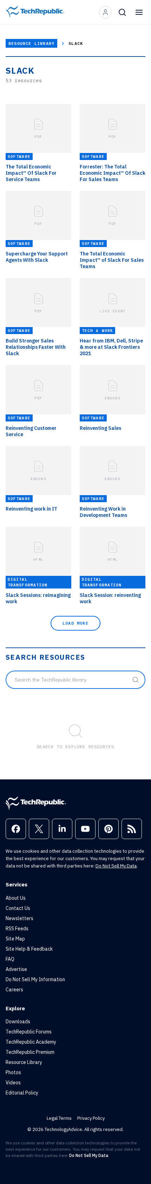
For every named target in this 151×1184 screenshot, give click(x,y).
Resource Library (31, 43)
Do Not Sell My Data (116, 866)
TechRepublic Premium (30, 1052)
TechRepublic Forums (29, 1032)
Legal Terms (59, 1118)
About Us (16, 898)
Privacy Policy (91, 1118)
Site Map (15, 939)
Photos (13, 1072)
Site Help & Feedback (29, 949)
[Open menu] (139, 12)
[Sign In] (105, 12)
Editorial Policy (22, 1093)
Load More (75, 623)
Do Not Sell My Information (35, 979)
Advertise (16, 969)
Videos (13, 1082)
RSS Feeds (17, 928)
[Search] (122, 12)
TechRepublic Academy (31, 1042)
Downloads (18, 1021)
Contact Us (18, 908)
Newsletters (19, 918)
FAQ (10, 959)
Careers (14, 989)
